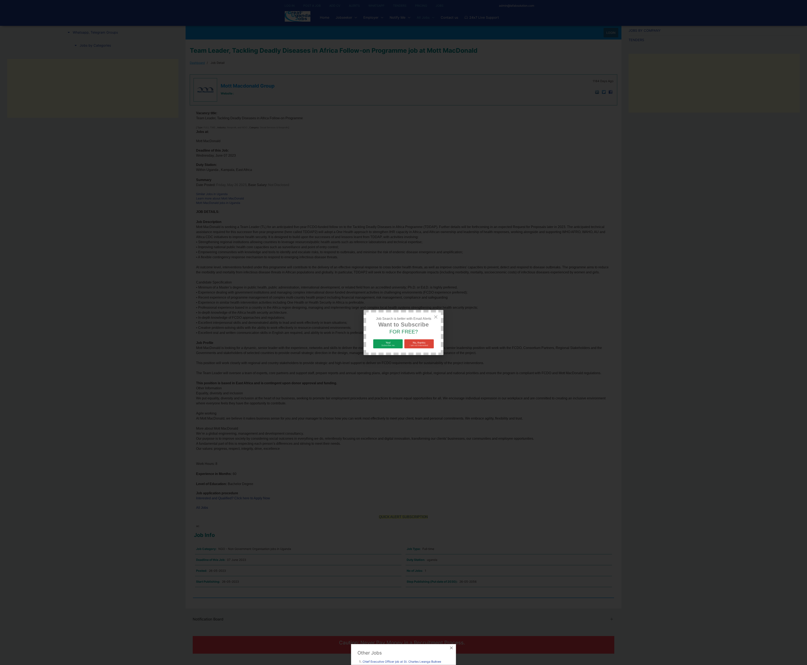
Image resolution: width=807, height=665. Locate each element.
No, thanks (419, 343)
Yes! (388, 343)
